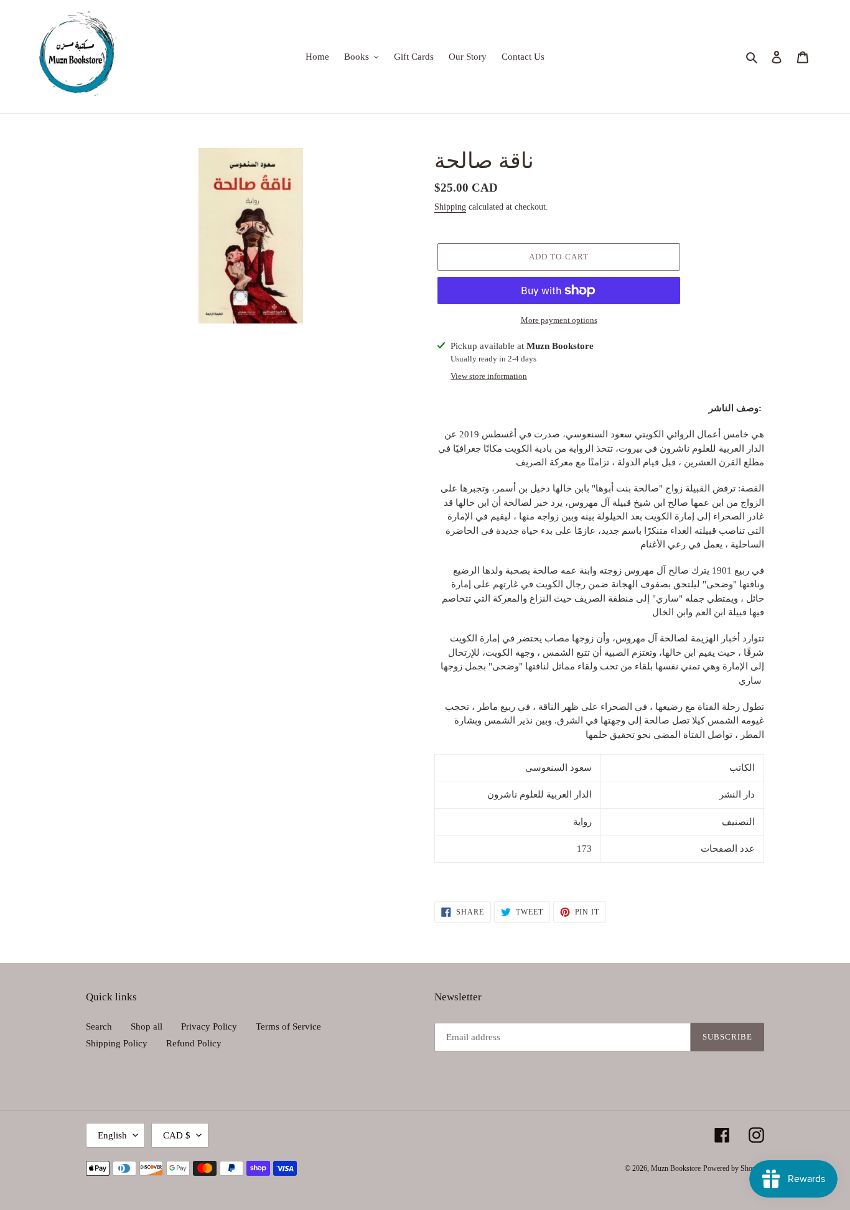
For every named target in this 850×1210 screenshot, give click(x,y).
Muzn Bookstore (676, 1168)
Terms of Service (288, 1026)
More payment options (559, 320)
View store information (489, 376)
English (112, 1135)
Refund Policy (194, 1043)
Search (99, 1026)
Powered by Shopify (733, 1168)
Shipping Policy (116, 1043)
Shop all (146, 1026)
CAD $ (176, 1135)
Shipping (450, 207)
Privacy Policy (209, 1026)
